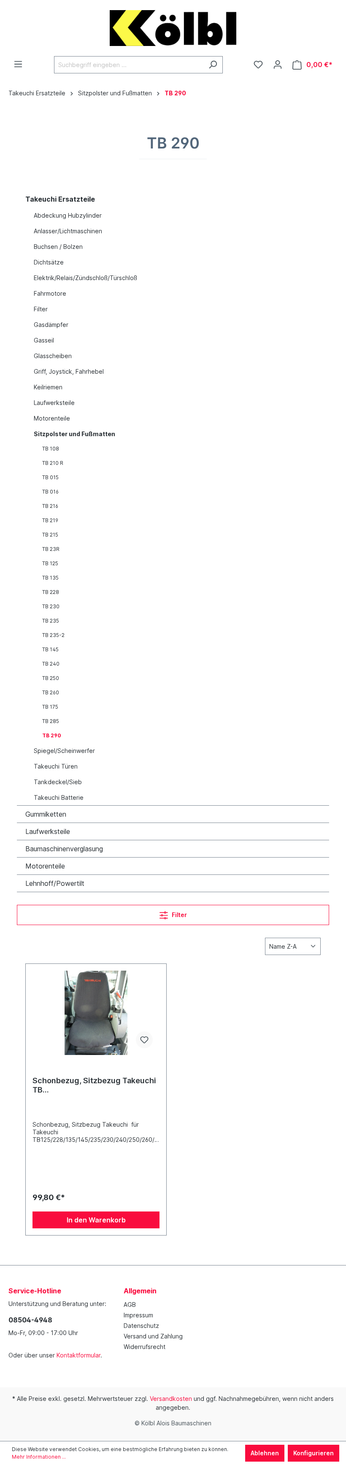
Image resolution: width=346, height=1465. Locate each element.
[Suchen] (213, 64)
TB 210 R (52, 463)
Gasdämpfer (51, 324)
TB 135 (50, 578)
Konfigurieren (313, 1453)
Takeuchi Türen (56, 766)
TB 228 (50, 592)
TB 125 (50, 563)
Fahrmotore (50, 293)
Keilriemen (48, 387)
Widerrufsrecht (144, 1346)
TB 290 (51, 735)
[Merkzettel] (258, 65)
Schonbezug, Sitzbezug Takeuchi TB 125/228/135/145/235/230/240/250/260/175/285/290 (94, 1085)
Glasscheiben (53, 355)
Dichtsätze (49, 262)
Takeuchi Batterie (59, 797)
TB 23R (50, 549)
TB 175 (50, 707)
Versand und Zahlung (153, 1336)
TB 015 (50, 477)
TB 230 (50, 606)
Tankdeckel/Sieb (58, 781)
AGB (130, 1304)
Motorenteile (52, 418)
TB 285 (50, 721)
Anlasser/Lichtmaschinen (68, 231)
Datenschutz (141, 1325)
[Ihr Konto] (277, 65)
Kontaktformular (78, 1355)
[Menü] (18, 64)
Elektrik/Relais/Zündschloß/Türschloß (85, 277)
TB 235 (50, 621)
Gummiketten (45, 814)
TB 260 (50, 692)
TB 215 (50, 535)
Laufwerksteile (54, 402)
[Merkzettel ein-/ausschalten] (144, 1039)
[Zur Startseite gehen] (173, 28)
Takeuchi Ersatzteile (60, 199)
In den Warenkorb (96, 1220)
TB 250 (50, 678)
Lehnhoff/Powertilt (54, 883)
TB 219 (50, 520)
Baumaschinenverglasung (64, 848)
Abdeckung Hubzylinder (68, 215)
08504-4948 (30, 1320)
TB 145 (50, 649)
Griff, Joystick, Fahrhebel (69, 371)
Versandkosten (171, 1398)
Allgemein (140, 1291)
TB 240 (50, 664)
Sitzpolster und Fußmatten (74, 433)
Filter (41, 309)
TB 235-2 (53, 635)
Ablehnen (265, 1453)
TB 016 (50, 491)
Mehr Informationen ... (39, 1457)
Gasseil (44, 340)
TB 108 (50, 448)
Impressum (138, 1315)
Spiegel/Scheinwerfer (64, 750)
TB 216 (50, 506)
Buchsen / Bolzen (58, 246)
